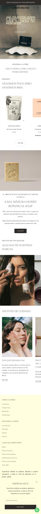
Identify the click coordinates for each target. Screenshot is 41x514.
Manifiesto (5, 411)
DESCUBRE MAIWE (20, 32)
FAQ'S (4, 447)
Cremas (4, 436)
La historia (5, 404)
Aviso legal (5, 465)
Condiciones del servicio (9, 458)
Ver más (20, 143)
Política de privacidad (9, 461)
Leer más (5, 380)
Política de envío (7, 451)
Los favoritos (6, 426)
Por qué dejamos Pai (13, 361)
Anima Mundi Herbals (14, 126)
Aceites (4, 433)
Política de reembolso (9, 454)
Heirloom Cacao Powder (14, 129)
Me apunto (20, 507)
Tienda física (6, 408)
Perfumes (5, 429)
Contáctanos (6, 415)
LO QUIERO (20, 231)
